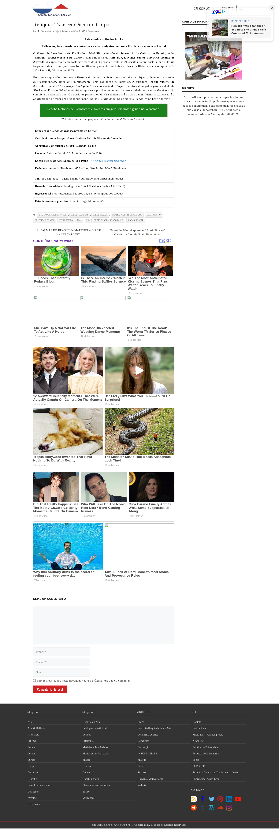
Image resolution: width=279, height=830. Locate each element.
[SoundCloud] (220, 809)
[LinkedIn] (229, 801)
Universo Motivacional (150, 779)
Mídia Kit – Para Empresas (208, 734)
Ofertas (87, 766)
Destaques (33, 791)
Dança (31, 766)
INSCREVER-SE (147, 753)
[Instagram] (229, 809)
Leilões (87, 734)
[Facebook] (203, 801)
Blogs (141, 722)
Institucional (199, 728)
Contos (31, 753)
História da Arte (91, 722)
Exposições (34, 804)
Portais (141, 766)
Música (87, 759)
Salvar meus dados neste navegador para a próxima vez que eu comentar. (84, 680)
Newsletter (199, 740)
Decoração (33, 772)
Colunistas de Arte (148, 734)
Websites (142, 785)
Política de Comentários (206, 753)
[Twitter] (211, 801)
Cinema (32, 740)
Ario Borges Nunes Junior (52, 215)
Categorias (202, 8)
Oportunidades (91, 779)
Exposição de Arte (44, 220)
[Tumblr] (203, 809)
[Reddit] (194, 809)
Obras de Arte (135, 220)
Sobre (196, 759)
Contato (197, 722)
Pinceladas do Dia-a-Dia (96, 785)
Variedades (89, 797)
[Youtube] (238, 801)
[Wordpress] (211, 809)
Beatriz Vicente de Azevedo (127, 215)
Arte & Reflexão (37, 728)
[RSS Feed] (194, 801)
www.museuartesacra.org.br (108, 160)
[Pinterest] (220, 801)
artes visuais (100, 215)
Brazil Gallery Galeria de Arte (154, 728)
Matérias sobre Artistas (95, 747)
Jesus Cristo (66, 220)
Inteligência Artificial (95, 728)
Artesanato (33, 734)
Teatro (86, 791)
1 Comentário (92, 31)
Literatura (88, 740)
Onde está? (89, 772)
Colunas (32, 747)
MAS (79, 220)
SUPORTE (199, 766)
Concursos (143, 740)
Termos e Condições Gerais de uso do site (216, 772)
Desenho (32, 779)
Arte (30, 722)
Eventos (32, 797)
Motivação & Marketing (96, 753)
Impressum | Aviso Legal (206, 779)
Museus (142, 759)
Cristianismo (154, 215)
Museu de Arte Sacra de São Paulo (105, 220)
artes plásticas (80, 215)
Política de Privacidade (205, 747)
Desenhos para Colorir (40, 785)
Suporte (142, 772)
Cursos (31, 759)
